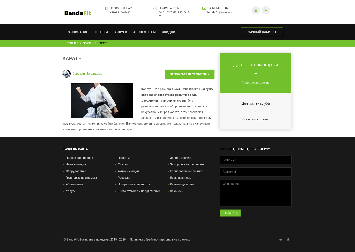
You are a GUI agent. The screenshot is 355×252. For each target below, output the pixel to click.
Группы (88, 43)
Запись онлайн (180, 157)
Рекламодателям (182, 184)
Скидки (168, 32)
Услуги (120, 32)
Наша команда (76, 164)
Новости (124, 157)
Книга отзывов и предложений (139, 191)
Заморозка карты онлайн (187, 164)
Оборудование (76, 171)
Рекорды (124, 177)
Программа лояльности (134, 184)
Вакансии (176, 191)
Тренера (101, 32)
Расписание (77, 32)
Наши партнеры (180, 177)
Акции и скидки (128, 171)
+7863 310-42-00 (120, 12)
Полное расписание (79, 157)
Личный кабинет (262, 32)
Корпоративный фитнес (186, 171)
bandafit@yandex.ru (220, 12)
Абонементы (144, 32)
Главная (72, 43)
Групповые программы (81, 177)
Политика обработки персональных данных (160, 239)
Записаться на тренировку (189, 74)
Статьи (123, 164)
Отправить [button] (230, 213)
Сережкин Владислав (87, 73)
